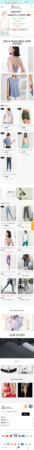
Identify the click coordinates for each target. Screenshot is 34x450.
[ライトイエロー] (9, 179)
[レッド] (10, 252)
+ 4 (30, 227)
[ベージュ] (22, 154)
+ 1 (30, 252)
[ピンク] (12, 154)
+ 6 (13, 228)
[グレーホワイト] (4, 300)
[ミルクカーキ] (28, 130)
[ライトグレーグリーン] (27, 300)
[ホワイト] (12, 130)
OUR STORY (17, 335)
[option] (17, 23)
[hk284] (10, 276)
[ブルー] (9, 154)
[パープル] (7, 130)
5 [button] (20, 36)
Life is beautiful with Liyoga (17, 42)
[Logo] (15, 7)
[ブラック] (23, 130)
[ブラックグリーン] (10, 300)
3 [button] (17, 36)
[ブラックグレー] (6, 300)
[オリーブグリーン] (25, 130)
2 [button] (15, 36)
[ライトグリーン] (5, 179)
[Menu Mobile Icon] (2, 7)
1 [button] (13, 36)
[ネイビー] (7, 179)
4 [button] (18, 36)
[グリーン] (5, 130)
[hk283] (8, 276)
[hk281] (4, 276)
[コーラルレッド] (8, 252)
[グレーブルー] (8, 228)
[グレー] (9, 130)
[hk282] (6, 276)
